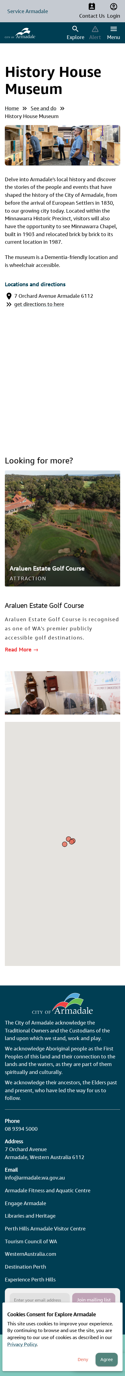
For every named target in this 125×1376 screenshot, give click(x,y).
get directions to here (39, 304)
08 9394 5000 (21, 1129)
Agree (106, 1359)
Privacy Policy (22, 1344)
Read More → (22, 649)
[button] (71, 842)
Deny (83, 1359)
